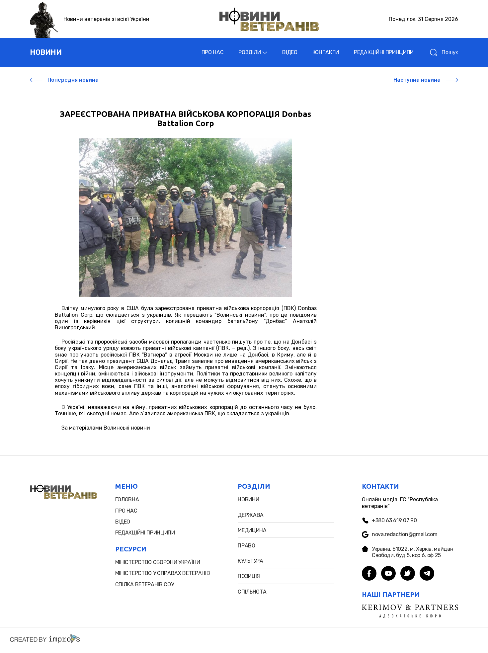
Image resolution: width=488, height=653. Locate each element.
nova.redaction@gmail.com (404, 534)
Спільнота (252, 592)
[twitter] (407, 574)
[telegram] (427, 574)
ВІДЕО (289, 52)
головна (127, 499)
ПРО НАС (213, 52)
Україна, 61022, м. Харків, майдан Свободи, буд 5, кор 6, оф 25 (412, 552)
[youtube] (388, 574)
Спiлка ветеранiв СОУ (144, 584)
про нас (126, 511)
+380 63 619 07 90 (394, 520)
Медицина (252, 530)
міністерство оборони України (157, 562)
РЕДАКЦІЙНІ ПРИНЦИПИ (384, 52)
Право (246, 545)
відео (122, 522)
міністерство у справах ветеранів (162, 573)
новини (45, 52)
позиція (249, 576)
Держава (251, 515)
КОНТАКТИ (325, 52)
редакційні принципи (145, 533)
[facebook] (369, 574)
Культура (250, 561)
